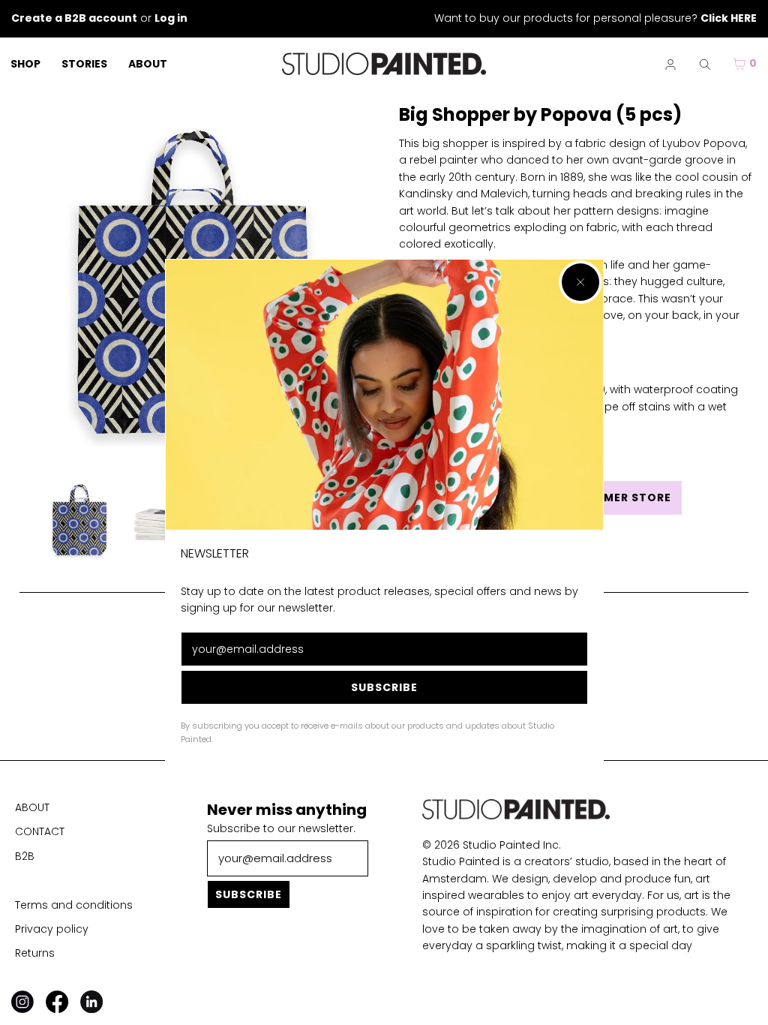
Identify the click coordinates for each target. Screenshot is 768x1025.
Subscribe (384, 687)
